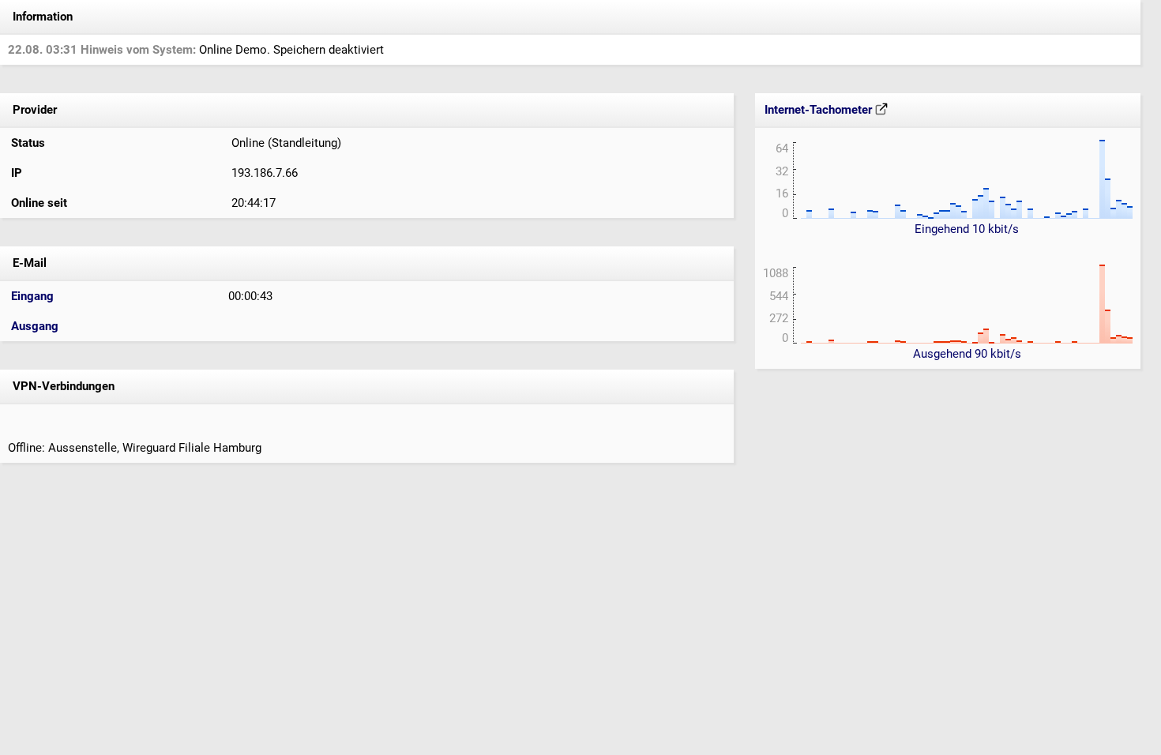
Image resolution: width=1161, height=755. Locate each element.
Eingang (32, 296)
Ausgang (34, 326)
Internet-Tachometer (820, 110)
